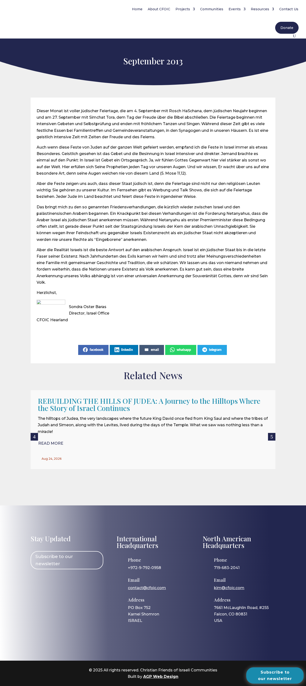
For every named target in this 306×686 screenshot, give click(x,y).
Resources (260, 9)
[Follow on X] (64, 582)
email (155, 350)
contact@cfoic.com (147, 588)
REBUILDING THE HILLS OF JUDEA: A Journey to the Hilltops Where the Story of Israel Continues (149, 404)
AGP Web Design (160, 676)
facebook (96, 350)
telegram (215, 350)
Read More (50, 443)
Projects (182, 9)
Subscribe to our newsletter (54, 560)
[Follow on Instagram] (50, 582)
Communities (211, 9)
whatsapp (184, 350)
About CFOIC (159, 9)
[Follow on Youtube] (78, 582)
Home (137, 9)
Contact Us (288, 9)
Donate (286, 28)
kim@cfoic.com (229, 588)
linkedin (127, 350)
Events (235, 9)
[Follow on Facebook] (37, 582)
